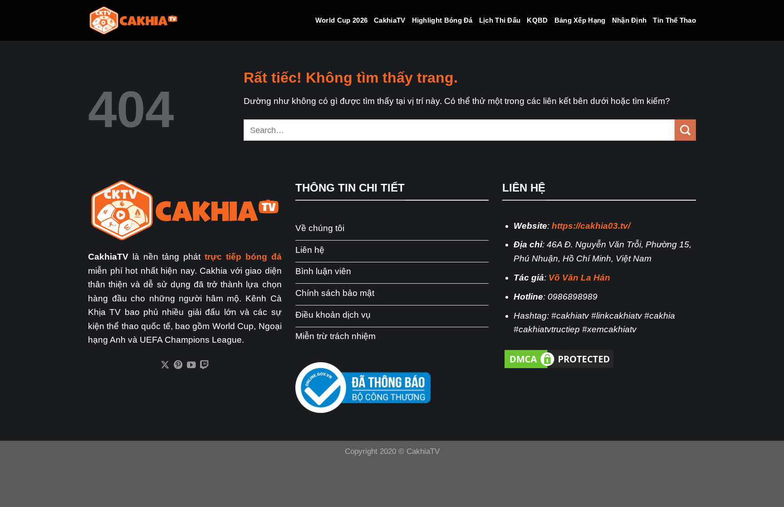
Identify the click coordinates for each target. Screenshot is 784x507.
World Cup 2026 (341, 20)
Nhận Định (629, 20)
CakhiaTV (389, 20)
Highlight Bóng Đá (442, 20)
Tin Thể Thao (674, 20)
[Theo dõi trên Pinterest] (178, 365)
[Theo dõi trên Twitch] (204, 365)
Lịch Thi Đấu (500, 20)
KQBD (537, 20)
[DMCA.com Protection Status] (559, 358)
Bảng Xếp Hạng (580, 20)
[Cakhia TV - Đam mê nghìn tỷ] (133, 20)
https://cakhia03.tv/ (591, 226)
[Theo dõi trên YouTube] (191, 365)
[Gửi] (685, 129)
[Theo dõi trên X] (165, 365)
